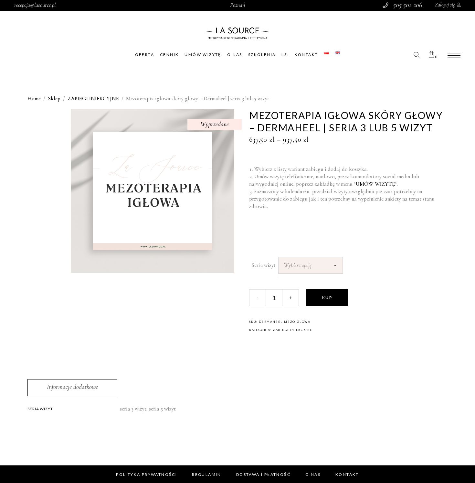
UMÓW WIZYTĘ (375, 184)
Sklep (54, 98)
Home (34, 98)
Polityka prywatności (146, 474)
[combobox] (310, 265)
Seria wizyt (263, 265)
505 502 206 (407, 5)
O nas (313, 474)
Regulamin (206, 474)
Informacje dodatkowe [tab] (72, 387)
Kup (327, 297)
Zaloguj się (445, 5)
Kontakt (347, 474)
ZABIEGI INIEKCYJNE (93, 98)
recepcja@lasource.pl (35, 4)
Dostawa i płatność (263, 474)
